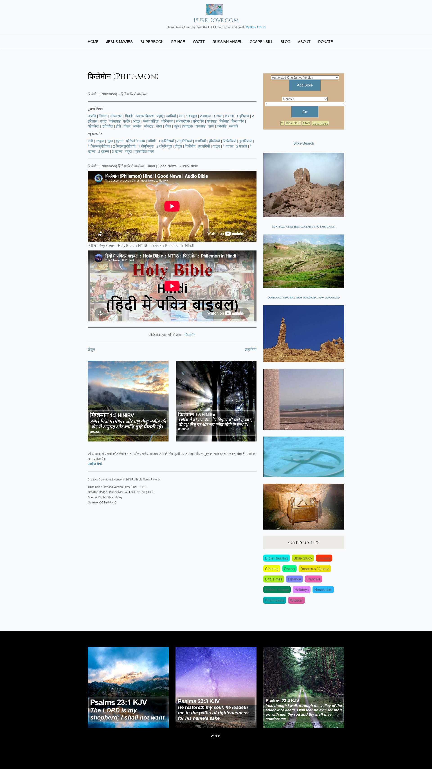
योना (159, 126)
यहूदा (128, 151)
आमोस (137, 126)
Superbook (152, 41)
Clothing (272, 568)
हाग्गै (211, 126)
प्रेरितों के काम (135, 140)
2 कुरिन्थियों (184, 140)
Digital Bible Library (110, 497)
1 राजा (218, 115)
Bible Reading (276, 558)
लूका (110, 140)
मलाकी (233, 126)
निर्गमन (103, 115)
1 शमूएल (191, 115)
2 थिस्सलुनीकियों (124, 146)
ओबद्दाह (148, 126)
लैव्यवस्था (116, 115)
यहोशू (159, 115)
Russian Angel (227, 41)
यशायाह (212, 121)
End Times (273, 579)
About (304, 41)
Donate (325, 41)
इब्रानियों (204, 146)
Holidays (302, 589)
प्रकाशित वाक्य (144, 151)
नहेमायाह (115, 121)
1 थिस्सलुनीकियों (99, 146)
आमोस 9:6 (95, 463)
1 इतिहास (242, 115)
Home (93, 41)
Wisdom (296, 600)
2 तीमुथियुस (164, 146)
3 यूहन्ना (117, 151)
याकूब (216, 146)
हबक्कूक (187, 126)
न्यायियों (171, 115)
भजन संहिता (151, 121)
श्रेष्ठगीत (198, 121)
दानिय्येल (107, 126)
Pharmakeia (274, 600)
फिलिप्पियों (229, 140)
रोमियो (152, 140)
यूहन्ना (120, 140)
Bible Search (303, 143)
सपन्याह (201, 126)
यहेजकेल (93, 126)
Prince (178, 41)
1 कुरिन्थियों (166, 140)
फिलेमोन (190, 146)
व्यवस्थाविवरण (144, 115)
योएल (127, 126)
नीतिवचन (167, 121)
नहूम (176, 126)
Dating (289, 568)
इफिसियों (214, 140)
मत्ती (90, 140)
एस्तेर (126, 121)
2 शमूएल (205, 115)
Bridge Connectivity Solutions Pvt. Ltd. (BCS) (126, 492)
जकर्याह (222, 126)
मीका (168, 126)
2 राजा (229, 115)
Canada (324, 558)
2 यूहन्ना (103, 151)
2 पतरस (241, 146)
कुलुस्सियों (245, 140)
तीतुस (178, 146)
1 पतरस (228, 146)
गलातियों (200, 140)
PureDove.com (216, 20)
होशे (118, 126)
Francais (313, 579)
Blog (285, 41)
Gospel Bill (261, 41)
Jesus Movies (119, 41)
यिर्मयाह (224, 121)
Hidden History (277, 589)
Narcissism (323, 589)
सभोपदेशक (183, 121)
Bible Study (303, 558)
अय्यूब (136, 121)
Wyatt (199, 41)
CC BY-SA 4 (106, 502)
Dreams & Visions (314, 568)
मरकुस (100, 140)
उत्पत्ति (92, 115)
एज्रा (103, 121)
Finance (294, 579)
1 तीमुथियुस (146, 146)
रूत (181, 115)
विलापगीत (238, 121)
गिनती (129, 115)
